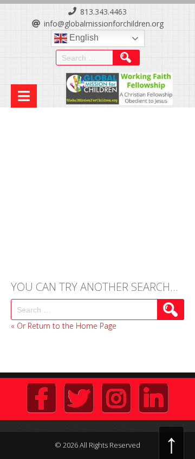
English (83, 37)
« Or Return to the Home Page (63, 326)
